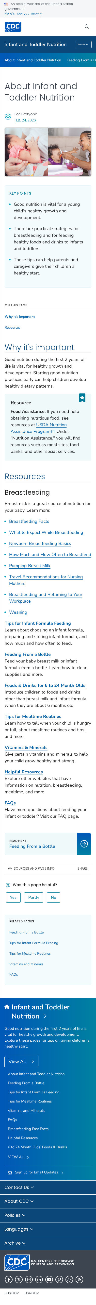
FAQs (13, 974)
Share (83, 868)
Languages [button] (17, 1229)
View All (18, 1062)
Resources (12, 327)
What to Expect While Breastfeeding (46, 532)
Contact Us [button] (17, 1187)
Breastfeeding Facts (29, 521)
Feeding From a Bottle (26, 932)
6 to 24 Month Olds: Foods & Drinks (37, 1147)
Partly (33, 897)
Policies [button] (13, 1215)
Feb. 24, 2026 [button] (25, 120)
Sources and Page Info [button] (34, 868)
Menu (81, 44)
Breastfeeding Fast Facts (28, 1128)
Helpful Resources (23, 1138)
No (53, 897)
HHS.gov (11, 1293)
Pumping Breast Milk (29, 566)
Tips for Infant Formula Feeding (38, 623)
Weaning (18, 612)
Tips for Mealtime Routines (30, 953)
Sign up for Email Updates (36, 1172)
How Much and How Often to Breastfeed (50, 555)
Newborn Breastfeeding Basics (40, 543)
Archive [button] (13, 1243)
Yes (13, 897)
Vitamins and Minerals (26, 964)
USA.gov (32, 1293)
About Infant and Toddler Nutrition (32, 60)
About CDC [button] (17, 1201)
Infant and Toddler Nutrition (35, 44)
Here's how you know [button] (22, 13)
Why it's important (20, 317)
